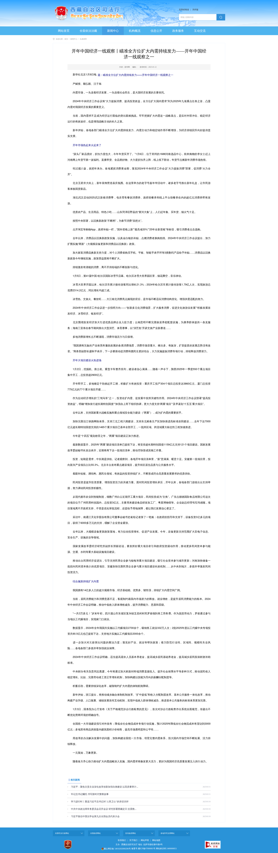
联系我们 (122, 840)
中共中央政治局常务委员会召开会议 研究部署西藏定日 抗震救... (103, 809)
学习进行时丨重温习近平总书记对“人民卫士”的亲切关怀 (100, 801)
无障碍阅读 (184, 10)
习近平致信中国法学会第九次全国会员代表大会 (95, 816)
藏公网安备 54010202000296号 (117, 849)
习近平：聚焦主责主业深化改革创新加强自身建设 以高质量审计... (104, 787)
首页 (66, 39)
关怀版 (195, 10)
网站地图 (156, 840)
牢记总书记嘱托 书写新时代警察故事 (90, 794)
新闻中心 (73, 39)
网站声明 (145, 840)
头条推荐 (83, 39)
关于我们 (133, 840)
